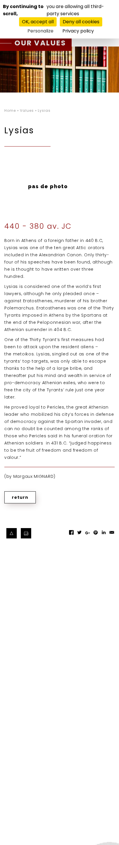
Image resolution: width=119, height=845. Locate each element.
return (20, 497)
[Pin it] (95, 534)
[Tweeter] (79, 534)
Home (10, 110)
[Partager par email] (112, 534)
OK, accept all (38, 21)
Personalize (40, 31)
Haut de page (11, 533)
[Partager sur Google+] (87, 535)
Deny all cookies (81, 21)
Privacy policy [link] (78, 31)
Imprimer (26, 533)
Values (27, 110)
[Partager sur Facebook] (71, 534)
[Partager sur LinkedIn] (104, 534)
